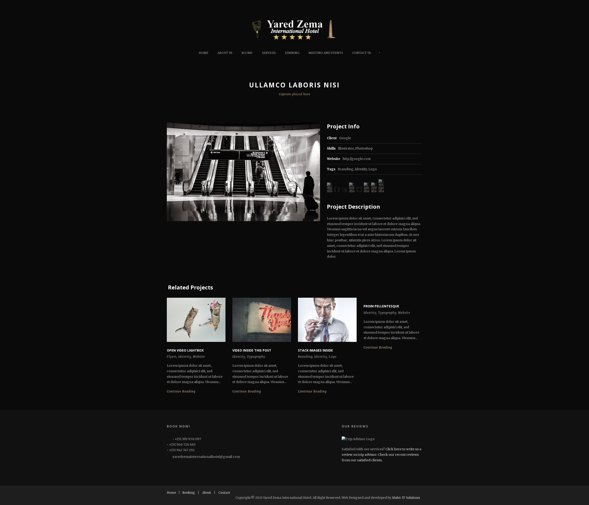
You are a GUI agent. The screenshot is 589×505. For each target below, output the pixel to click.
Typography (256, 357)
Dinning (292, 53)
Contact (224, 493)
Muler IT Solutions (406, 498)
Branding (345, 169)
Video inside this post (251, 350)
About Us (224, 53)
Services (269, 53)
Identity (361, 169)
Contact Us (361, 53)
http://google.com (357, 159)
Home (203, 53)
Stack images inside (315, 350)
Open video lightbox (185, 350)
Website (199, 357)
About (206, 493)
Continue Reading (181, 391)
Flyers (171, 357)
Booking (188, 493)
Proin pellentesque (381, 306)
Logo (372, 169)
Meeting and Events (326, 53)
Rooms (247, 53)
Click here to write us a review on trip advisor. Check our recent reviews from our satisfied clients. (381, 454)
